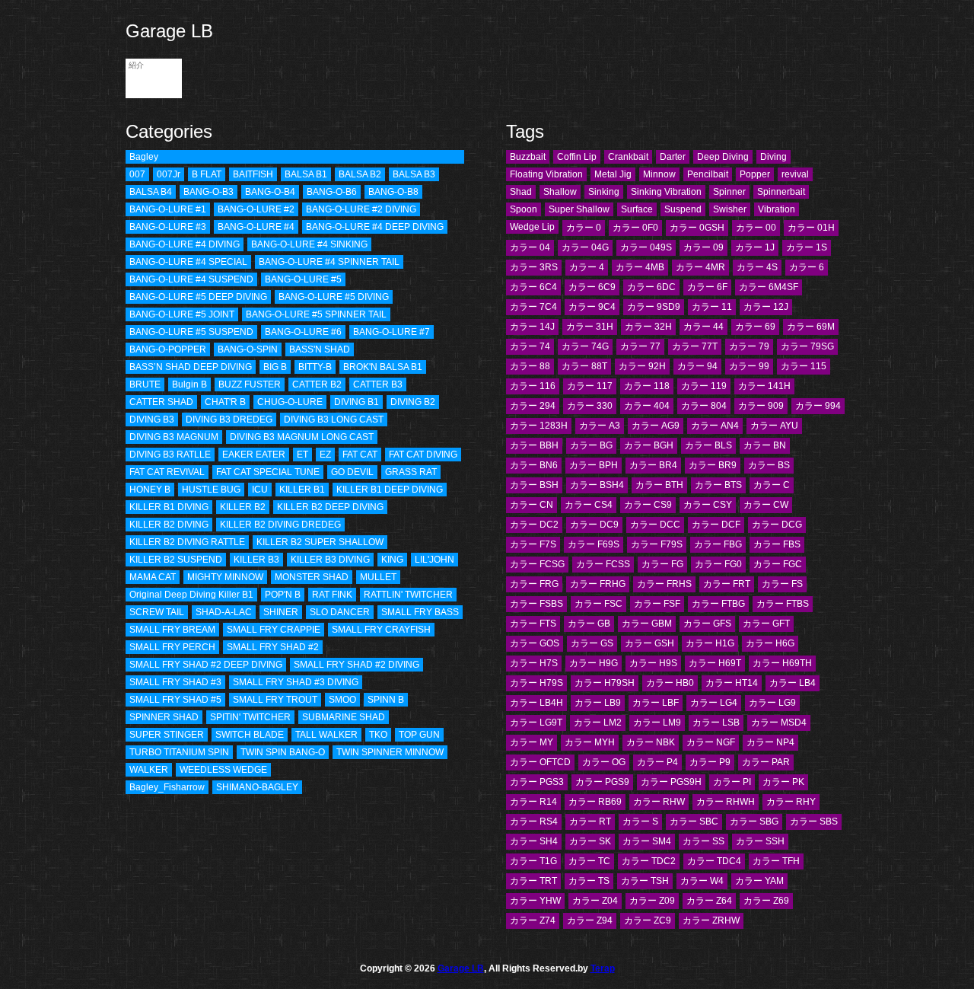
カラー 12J (765, 306)
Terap (602, 968)
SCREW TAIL (156, 612)
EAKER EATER (253, 454)
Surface (637, 209)
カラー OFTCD (540, 762)
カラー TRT (533, 881)
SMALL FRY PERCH (172, 647)
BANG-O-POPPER (167, 349)
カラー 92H (642, 366)
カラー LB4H (536, 702)
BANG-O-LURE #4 (256, 227)
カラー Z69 (766, 900)
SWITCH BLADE (249, 734)
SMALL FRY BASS (420, 612)
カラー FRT (726, 584)
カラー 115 (803, 366)
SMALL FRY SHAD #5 (175, 699)
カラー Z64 (709, 900)
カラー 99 (749, 366)
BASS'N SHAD (319, 349)
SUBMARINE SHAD (343, 717)
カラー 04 (530, 247)
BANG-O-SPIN (248, 349)
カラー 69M (811, 326)
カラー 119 (704, 386)
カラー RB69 (595, 801)
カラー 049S (646, 247)
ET (302, 454)
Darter (673, 157)
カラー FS (782, 584)
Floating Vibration (546, 174)
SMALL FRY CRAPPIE (273, 629)
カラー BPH (593, 465)
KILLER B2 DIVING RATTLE (187, 542)
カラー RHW (659, 801)
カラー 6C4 (533, 287)
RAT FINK (332, 594)
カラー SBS (814, 821)
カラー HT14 (731, 683)
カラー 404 (647, 405)
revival (795, 174)
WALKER (148, 769)
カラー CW (765, 504)
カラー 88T (584, 366)
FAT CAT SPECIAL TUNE (268, 472)
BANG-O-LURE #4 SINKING (309, 244)
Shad (521, 192)
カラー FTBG (718, 603)
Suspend (683, 209)
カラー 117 (590, 386)
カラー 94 (697, 366)
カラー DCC (655, 524)
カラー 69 (755, 326)
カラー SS (703, 841)
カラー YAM (759, 881)
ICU (260, 489)
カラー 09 (703, 247)
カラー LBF (655, 702)
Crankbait (628, 157)
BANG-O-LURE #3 (167, 227)
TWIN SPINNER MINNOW (390, 752)
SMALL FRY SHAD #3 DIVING (295, 682)
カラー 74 (530, 346)
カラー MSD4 (779, 722)
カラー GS (592, 643)
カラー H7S (534, 663)
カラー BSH (534, 485)
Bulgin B (189, 384)
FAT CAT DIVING (423, 454)
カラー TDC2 (649, 861)
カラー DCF (716, 524)
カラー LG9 (772, 702)
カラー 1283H (539, 425)
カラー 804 (704, 405)
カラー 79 (749, 346)
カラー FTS (533, 623)
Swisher (729, 209)
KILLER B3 (256, 559)
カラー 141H (764, 386)
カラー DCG (777, 524)
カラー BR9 (713, 465)
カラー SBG (754, 821)
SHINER (280, 612)
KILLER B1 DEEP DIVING (389, 489)
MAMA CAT (152, 577)
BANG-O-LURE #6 (303, 332)
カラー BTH (659, 485)
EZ (325, 454)
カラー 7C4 (533, 306)
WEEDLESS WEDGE (223, 769)
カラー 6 (806, 267)
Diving (773, 157)
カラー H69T (715, 663)
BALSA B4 (150, 192)
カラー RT (590, 821)
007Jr (168, 174)
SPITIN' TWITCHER (250, 717)
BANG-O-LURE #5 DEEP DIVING (198, 297)
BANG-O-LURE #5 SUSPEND (191, 332)
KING (392, 559)
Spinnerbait (781, 192)
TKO (378, 734)
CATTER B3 (378, 384)
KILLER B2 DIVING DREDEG (280, 524)
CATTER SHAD (161, 402)
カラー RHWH (725, 801)
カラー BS (769, 465)
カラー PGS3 (537, 782)
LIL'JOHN (434, 559)
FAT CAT (359, 454)
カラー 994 (818, 405)
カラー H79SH (605, 683)
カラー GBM (647, 623)
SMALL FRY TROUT (275, 699)
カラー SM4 (646, 841)
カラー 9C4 (592, 306)
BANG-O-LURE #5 (303, 279)
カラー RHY (791, 801)
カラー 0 (583, 227)
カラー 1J (755, 247)
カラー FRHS (664, 584)
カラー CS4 (589, 504)
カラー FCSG (537, 564)
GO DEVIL (352, 472)
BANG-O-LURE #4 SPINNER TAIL (329, 262)
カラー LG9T (536, 722)
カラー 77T (695, 346)
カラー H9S (653, 663)
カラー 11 (712, 306)
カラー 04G (585, 247)
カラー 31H (589, 326)
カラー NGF (710, 742)
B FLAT (206, 174)
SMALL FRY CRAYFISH (381, 629)
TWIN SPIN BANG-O (282, 752)
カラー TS (589, 881)
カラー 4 (586, 267)
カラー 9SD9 (653, 306)
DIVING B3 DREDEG (229, 419)
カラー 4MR (700, 267)
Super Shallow (579, 209)
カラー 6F (707, 287)
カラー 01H (811, 227)
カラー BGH (648, 445)
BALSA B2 (360, 174)
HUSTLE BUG (211, 489)
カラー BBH (534, 445)
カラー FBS (777, 544)
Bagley (143, 157)
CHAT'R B (225, 402)
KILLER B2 (243, 507)
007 (137, 174)
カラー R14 (533, 801)
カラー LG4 (713, 702)
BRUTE (145, 384)
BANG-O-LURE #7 (391, 332)
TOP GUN (419, 734)
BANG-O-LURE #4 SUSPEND (191, 279)
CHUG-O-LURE (290, 402)
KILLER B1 (302, 489)
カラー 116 (532, 386)
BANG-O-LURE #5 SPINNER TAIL (316, 314)
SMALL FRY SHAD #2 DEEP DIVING (205, 664)
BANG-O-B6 (332, 192)
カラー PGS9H (671, 782)
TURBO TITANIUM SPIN (179, 752)
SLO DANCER (340, 612)
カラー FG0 (718, 564)
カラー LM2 (598, 722)
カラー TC (589, 861)
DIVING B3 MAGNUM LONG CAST (302, 437)
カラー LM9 (657, 722)
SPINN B (386, 699)
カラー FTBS (782, 603)
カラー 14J (532, 326)
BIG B (275, 367)
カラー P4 (657, 762)
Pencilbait (707, 174)
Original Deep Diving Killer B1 (191, 594)
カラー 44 (703, 326)
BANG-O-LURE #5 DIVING (334, 297)
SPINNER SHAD (164, 717)
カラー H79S (536, 683)
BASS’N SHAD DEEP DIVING (190, 367)
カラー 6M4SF (768, 287)
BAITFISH (253, 174)
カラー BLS (708, 445)
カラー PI (732, 782)
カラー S (640, 821)
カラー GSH (649, 643)
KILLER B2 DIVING (168, 524)
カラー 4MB (640, 267)
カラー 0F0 (635, 227)
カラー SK (590, 841)
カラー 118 (647, 386)
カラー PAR (766, 762)
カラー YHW (535, 900)
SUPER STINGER (166, 734)
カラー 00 (756, 227)
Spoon (523, 209)
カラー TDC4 (714, 861)
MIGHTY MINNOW (225, 577)
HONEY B (149, 489)
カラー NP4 (770, 742)
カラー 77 (640, 346)
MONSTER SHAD (312, 577)
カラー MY (531, 742)
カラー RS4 (534, 821)
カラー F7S (533, 544)
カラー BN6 (534, 465)
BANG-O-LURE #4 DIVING (184, 244)
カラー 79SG (807, 346)
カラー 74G (585, 346)
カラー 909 (761, 405)
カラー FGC (777, 564)
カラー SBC (694, 821)
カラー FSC (598, 603)
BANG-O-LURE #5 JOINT (181, 314)
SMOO (342, 699)
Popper (755, 174)
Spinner (729, 192)
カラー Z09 (652, 900)
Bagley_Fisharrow (167, 787)
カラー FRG (534, 584)
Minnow (659, 174)
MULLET (378, 577)
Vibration (776, 209)
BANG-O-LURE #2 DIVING (361, 209)
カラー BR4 (653, 465)
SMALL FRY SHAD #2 (273, 647)
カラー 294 (532, 405)
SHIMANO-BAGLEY (257, 787)
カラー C (771, 485)
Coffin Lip (577, 157)
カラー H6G (770, 643)
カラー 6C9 (592, 287)
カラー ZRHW (711, 920)
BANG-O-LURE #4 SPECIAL (188, 262)
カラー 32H (648, 326)
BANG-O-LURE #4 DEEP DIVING (375, 227)
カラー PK (783, 782)
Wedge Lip (532, 227)
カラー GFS (707, 623)
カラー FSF (657, 603)
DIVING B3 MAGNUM (173, 437)
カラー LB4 (792, 683)
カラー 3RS (534, 267)
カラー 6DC (651, 287)
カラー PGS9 (602, 782)
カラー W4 (702, 881)
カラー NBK (650, 742)
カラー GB (589, 623)
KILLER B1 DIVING (168, 507)
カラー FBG (718, 544)
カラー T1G (533, 861)
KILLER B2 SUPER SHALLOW (320, 542)
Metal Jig (613, 174)
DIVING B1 (356, 402)
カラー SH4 (534, 841)
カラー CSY (707, 504)
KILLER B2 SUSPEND (175, 559)
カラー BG (591, 445)
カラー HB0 (670, 683)
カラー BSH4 (597, 485)
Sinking (603, 192)
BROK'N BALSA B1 (382, 367)
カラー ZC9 (647, 920)
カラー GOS (534, 643)
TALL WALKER (326, 734)
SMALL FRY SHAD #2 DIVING (356, 664)
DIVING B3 (151, 419)
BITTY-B (315, 367)
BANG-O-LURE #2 (256, 209)
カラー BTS (718, 485)
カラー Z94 (590, 920)
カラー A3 (599, 425)
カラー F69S (593, 544)
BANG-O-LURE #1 (167, 209)
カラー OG (603, 762)
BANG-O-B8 (393, 192)
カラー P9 (709, 762)
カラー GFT (766, 623)
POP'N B (283, 594)
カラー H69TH (782, 663)
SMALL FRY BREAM (172, 629)
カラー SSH (760, 841)
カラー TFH (776, 861)
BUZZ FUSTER (249, 384)
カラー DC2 (534, 524)
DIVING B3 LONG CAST (334, 419)
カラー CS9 (648, 504)
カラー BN (764, 445)
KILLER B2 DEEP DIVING (330, 507)
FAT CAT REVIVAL (167, 472)
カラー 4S (757, 267)
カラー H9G (593, 663)
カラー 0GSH (697, 227)
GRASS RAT (411, 472)
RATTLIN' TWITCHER (408, 594)
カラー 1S (806, 247)
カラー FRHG (597, 584)
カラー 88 (530, 366)
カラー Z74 (532, 920)
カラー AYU (774, 425)
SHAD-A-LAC (224, 612)
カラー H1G (710, 643)
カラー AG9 (656, 425)
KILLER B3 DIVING (330, 559)
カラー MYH (590, 742)
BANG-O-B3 (208, 192)
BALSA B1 (306, 174)
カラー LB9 (598, 702)
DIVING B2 (412, 402)
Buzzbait (528, 157)
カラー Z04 (595, 900)
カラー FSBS (536, 603)
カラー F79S (657, 544)
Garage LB (169, 31)
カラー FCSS (603, 564)
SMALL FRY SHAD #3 (175, 682)
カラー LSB (716, 722)
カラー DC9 (594, 524)
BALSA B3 (414, 174)
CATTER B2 (317, 384)
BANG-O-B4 (270, 192)
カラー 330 (590, 405)
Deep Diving (723, 157)
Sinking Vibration (666, 192)
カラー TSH (645, 881)
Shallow (560, 192)
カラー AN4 (715, 425)
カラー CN (531, 504)
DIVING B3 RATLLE (170, 454)
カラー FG (662, 564)
